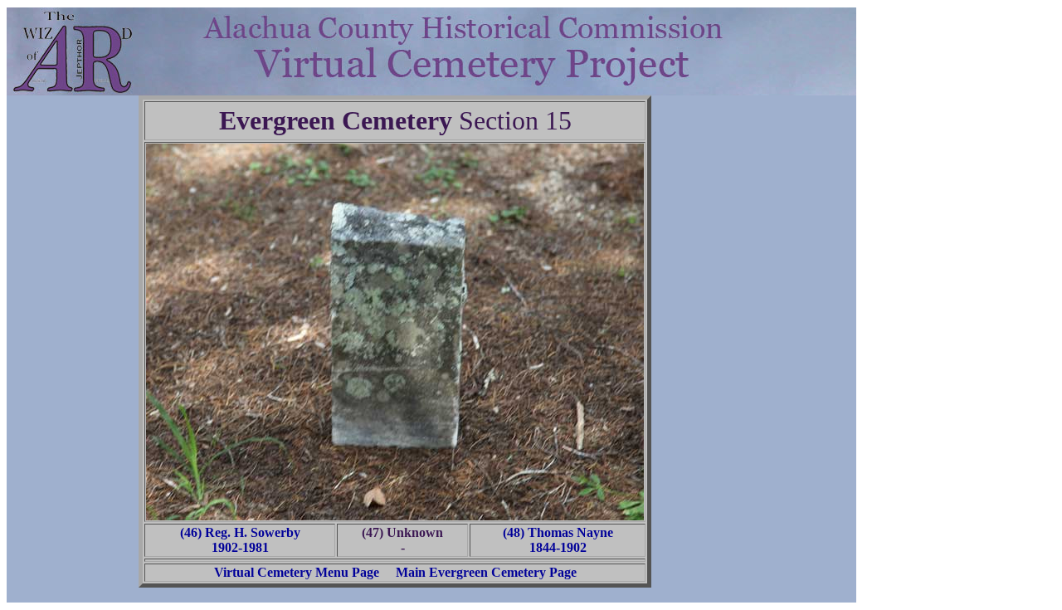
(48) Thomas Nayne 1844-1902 (558, 539)
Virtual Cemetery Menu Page (296, 572)
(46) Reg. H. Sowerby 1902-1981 (240, 539)
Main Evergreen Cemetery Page (486, 572)
